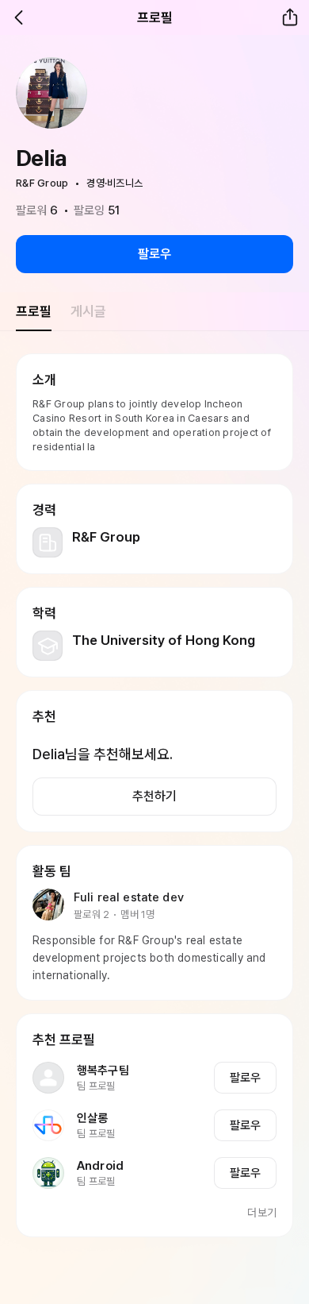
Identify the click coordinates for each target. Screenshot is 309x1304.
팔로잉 (97, 210)
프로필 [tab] (34, 311)
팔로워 (37, 210)
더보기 (262, 1212)
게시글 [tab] (88, 311)
